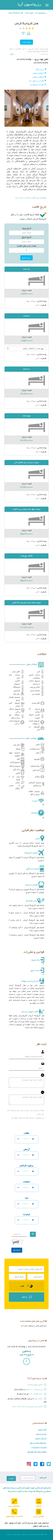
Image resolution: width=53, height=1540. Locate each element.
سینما (13, 1488)
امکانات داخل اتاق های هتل (36, 1452)
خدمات (39, 1506)
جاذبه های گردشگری (43, 1488)
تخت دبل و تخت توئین (38, 1447)
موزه (32, 1488)
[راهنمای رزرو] (14, 1501)
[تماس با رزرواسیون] (14, 1512)
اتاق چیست (42, 1429)
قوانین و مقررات (36, 81)
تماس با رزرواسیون (14, 1516)
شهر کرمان (29, 13)
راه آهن (21, 1491)
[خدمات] (39, 1501)
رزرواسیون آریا (29, 4)
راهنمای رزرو (14, 1506)
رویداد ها (29, 1491)
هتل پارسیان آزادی (29, 1523)
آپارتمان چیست (40, 1438)
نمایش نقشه (44, 54)
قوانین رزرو (39, 1516)
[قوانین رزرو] (39, 1512)
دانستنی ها (12, 1491)
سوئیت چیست (41, 1434)
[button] (7, 117)
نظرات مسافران (37, 85)
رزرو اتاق (40, 69)
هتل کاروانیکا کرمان (15, 13)
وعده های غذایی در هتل (38, 1443)
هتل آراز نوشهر (15, 1523)
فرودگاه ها (37, 1491)
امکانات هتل (38, 73)
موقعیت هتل (38, 77)
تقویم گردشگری (22, 1488)
